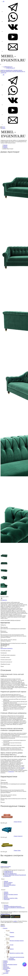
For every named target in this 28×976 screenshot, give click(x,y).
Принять (2, 924)
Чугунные (11, 958)
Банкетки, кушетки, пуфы (10, 898)
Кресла (6, 897)
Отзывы (5, 969)
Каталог (5, 928)
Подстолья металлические (17, 957)
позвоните (11, 771)
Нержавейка (11, 959)
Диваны (6, 892)
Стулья (5, 895)
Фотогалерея (7, 883)
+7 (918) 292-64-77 (7, 66)
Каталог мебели (8, 882)
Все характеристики (5, 644)
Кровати (6, 893)
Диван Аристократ (6, 866)
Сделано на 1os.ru (5, 914)
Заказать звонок (17, 70)
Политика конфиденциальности (12, 906)
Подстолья (7, 899)
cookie (15, 921)
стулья (22, 768)
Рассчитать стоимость (7, 648)
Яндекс (8, 970)
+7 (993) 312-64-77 (10, 68)
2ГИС (7, 971)
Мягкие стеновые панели (11, 894)
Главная (6, 881)
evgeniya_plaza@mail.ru (7, 70)
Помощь (6, 905)
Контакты (6, 886)
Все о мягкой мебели (9, 885)
